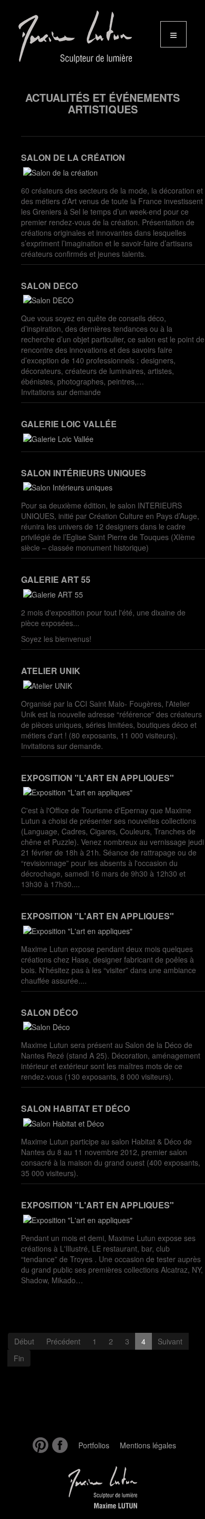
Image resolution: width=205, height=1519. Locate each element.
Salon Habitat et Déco (75, 1108)
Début (24, 1341)
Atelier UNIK (50, 671)
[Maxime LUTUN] (70, 37)
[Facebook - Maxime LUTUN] (58, 1445)
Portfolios (93, 1445)
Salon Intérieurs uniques (83, 473)
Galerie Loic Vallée (69, 424)
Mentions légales (148, 1445)
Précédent (63, 1341)
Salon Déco (49, 1012)
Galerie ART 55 (55, 579)
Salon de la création (73, 157)
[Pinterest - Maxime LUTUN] (38, 1445)
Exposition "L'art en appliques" (97, 778)
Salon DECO (49, 286)
